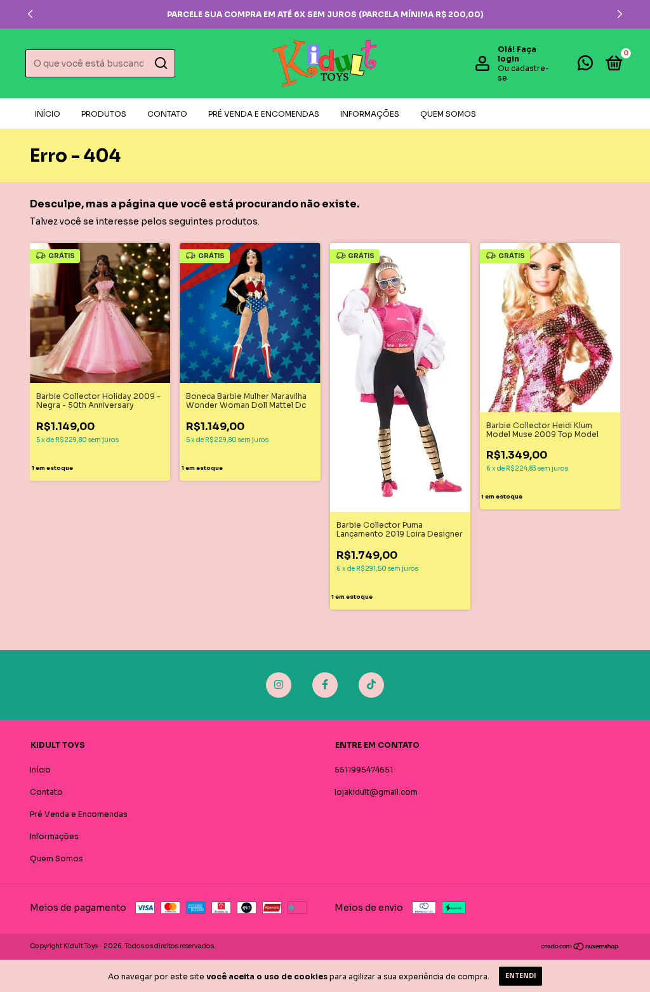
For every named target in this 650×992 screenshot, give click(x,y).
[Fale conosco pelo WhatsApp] (585, 66)
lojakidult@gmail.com (376, 792)
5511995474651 (364, 769)
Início (47, 114)
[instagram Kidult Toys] (278, 685)
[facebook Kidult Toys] (325, 685)
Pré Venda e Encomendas (263, 114)
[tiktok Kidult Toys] (371, 685)
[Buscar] (160, 63)
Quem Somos (448, 114)
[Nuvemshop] (580, 947)
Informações (369, 114)
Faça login (517, 53)
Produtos (103, 114)
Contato (167, 114)
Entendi (520, 976)
